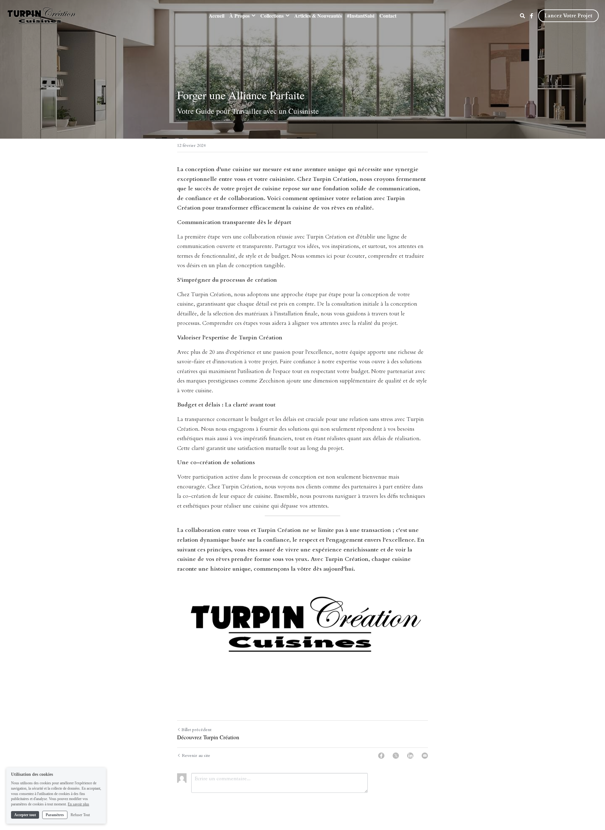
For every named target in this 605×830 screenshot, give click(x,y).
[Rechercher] (522, 16)
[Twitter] (396, 755)
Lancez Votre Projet (568, 15)
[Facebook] (381, 755)
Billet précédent (196, 730)
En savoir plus (78, 804)
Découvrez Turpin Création (208, 737)
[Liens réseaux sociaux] (531, 15)
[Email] (425, 755)
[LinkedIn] (410, 755)
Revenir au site (196, 755)
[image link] (41, 15)
